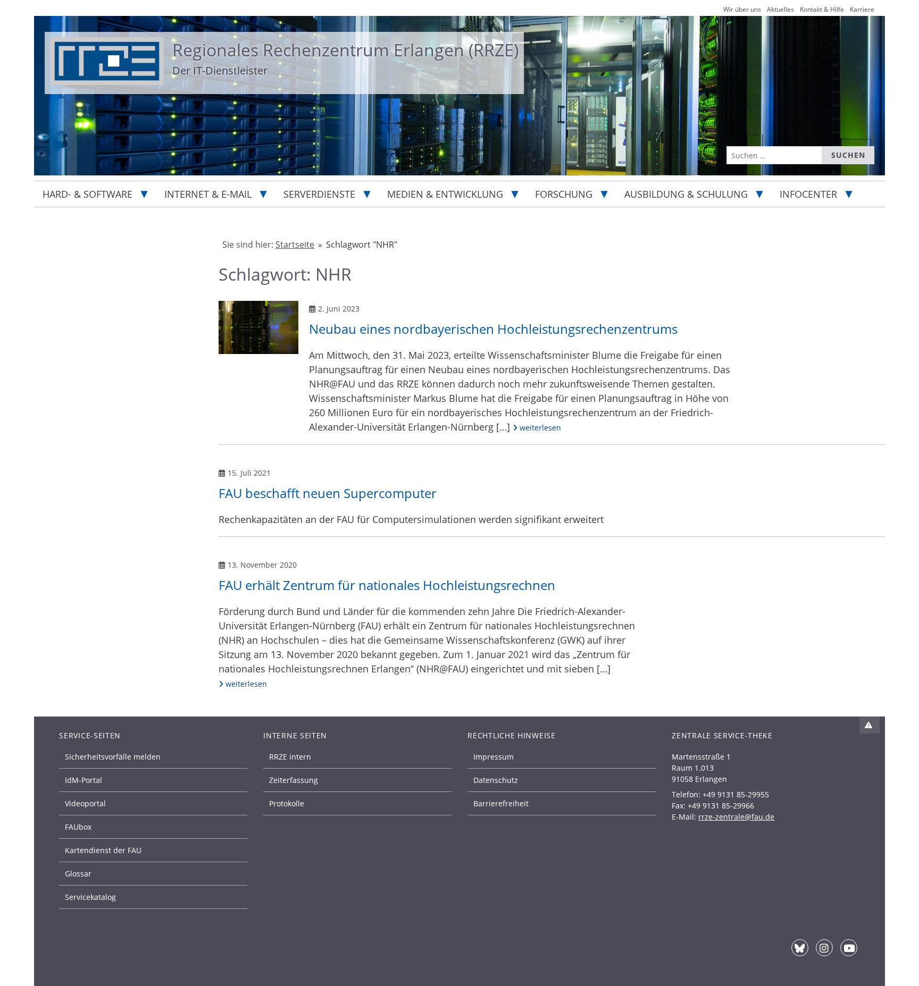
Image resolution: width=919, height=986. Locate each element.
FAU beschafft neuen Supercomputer (328, 493)
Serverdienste (319, 194)
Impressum (493, 757)
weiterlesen (539, 427)
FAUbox (78, 827)
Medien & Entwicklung (445, 194)
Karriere (862, 9)
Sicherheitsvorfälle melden (113, 757)
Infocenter (808, 194)
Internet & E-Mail (208, 194)
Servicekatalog (90, 897)
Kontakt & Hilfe (822, 9)
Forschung (563, 194)
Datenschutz (495, 780)
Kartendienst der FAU (103, 850)
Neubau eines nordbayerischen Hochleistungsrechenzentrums (493, 329)
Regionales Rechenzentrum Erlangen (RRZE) (345, 49)
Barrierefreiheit (501, 803)
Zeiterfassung (293, 780)
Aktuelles (780, 9)
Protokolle (286, 803)
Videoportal (85, 803)
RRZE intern (290, 757)
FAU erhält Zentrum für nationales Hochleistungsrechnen (387, 585)
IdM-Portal (83, 780)
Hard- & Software (87, 194)
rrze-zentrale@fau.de (736, 817)
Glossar (78, 874)
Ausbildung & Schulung (686, 194)
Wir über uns (742, 9)
